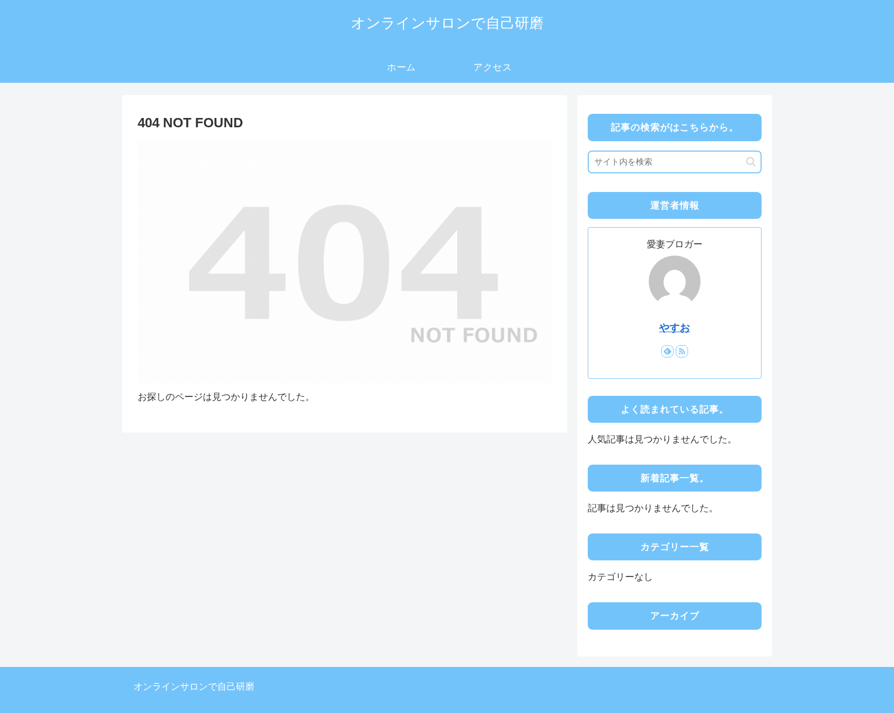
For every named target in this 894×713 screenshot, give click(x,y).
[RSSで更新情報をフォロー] (682, 351)
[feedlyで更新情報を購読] (667, 351)
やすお (674, 327)
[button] (751, 162)
